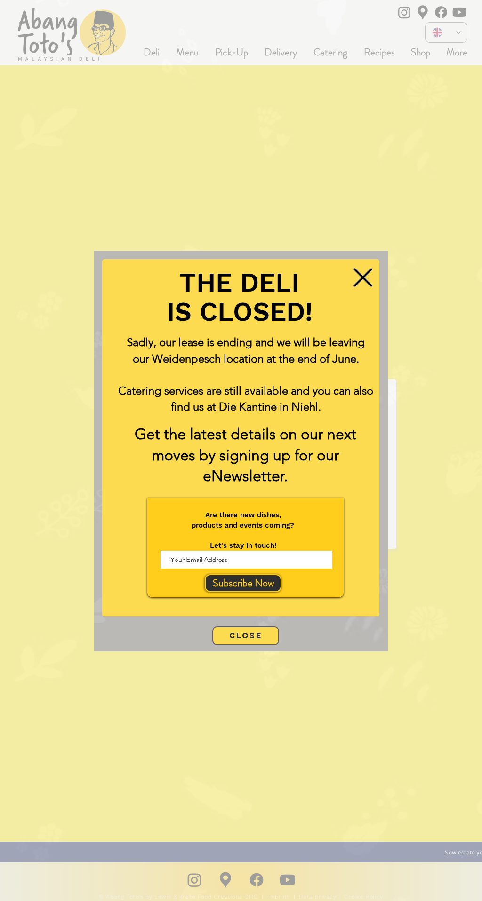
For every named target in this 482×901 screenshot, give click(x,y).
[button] (362, 277)
